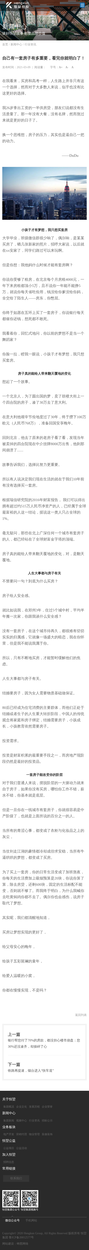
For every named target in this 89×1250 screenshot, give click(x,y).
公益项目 (8, 1148)
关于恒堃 (9, 1099)
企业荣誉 (47, 1106)
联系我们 (16, 1178)
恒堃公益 (9, 1140)
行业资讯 (30, 44)
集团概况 (8, 1106)
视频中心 (21, 1120)
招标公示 (47, 1120)
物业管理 (34, 1134)
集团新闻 (8, 1120)
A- (67, 67)
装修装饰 (47, 1134)
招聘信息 (8, 1162)
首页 (5, 44)
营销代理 (21, 1134)
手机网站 (31, 1220)
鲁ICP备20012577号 (21, 1237)
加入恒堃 (9, 1154)
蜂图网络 (22, 1243)
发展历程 (34, 1106)
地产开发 (8, 1134)
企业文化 (21, 1106)
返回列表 (81, 1015)
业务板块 (9, 1127)
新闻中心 (16, 44)
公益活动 (21, 1148)
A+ (61, 67)
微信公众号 (12, 1220)
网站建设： (9, 1243)
